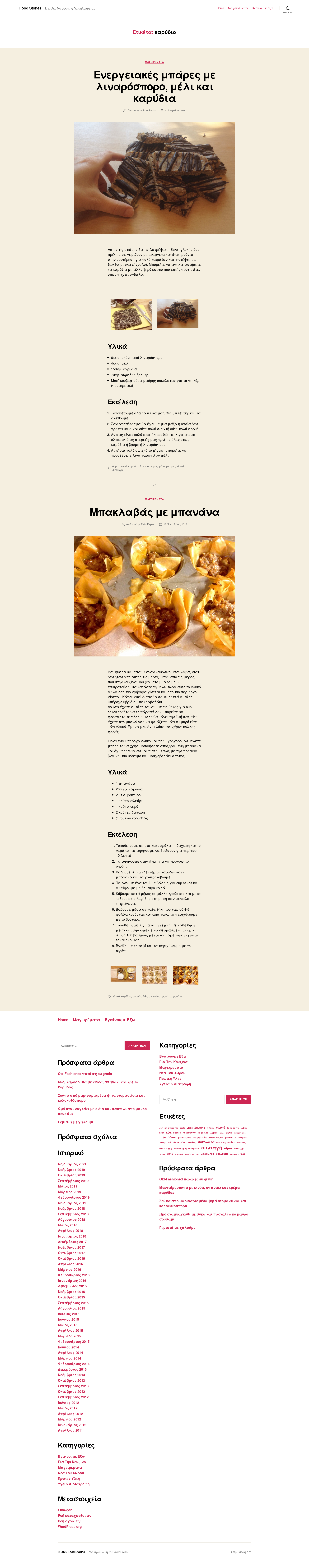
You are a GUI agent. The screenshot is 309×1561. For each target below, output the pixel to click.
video (190, 1127)
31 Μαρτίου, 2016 (175, 110)
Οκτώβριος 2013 (71, 1380)
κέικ (169, 1132)
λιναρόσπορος (149, 466)
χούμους (234, 1153)
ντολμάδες (243, 1137)
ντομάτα (165, 1142)
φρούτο (177, 996)
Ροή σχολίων (69, 1521)
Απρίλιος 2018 (70, 1230)
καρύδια (133, 466)
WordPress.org (70, 1526)
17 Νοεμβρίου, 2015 (175, 524)
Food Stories (30, 8)
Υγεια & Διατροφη (74, 1483)
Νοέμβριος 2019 (71, 1169)
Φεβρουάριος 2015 (74, 1341)
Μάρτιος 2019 (69, 1191)
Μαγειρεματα (154, 62)
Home (220, 8)
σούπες (241, 1142)
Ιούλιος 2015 (69, 1313)
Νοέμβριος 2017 (71, 1247)
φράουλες (207, 1154)
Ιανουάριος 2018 (72, 1236)
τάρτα (228, 1148)
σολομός (221, 1142)
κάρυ (161, 1132)
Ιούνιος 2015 (68, 1319)
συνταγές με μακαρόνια (186, 1148)
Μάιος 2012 (67, 1408)
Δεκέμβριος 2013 (72, 1369)
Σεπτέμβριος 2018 (73, 1213)
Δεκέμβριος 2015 (72, 1285)
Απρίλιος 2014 (70, 1352)
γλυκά (210, 1127)
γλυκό (116, 996)
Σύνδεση (65, 1509)
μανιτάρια (184, 1137)
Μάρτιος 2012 (69, 1419)
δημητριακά (119, 466)
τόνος (162, 1153)
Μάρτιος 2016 (69, 1269)
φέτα (170, 1153)
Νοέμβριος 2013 (71, 1374)
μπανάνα (154, 996)
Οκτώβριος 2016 (71, 1258)
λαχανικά (202, 1132)
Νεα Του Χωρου (71, 1472)
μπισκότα (230, 1137)
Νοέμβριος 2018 (71, 1208)
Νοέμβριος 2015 (71, 1291)
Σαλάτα (199, 1127)
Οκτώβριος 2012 (71, 1391)
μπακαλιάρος (215, 1137)
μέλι (162, 466)
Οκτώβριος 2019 (71, 1175)
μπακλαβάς (139, 996)
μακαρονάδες (240, 1133)
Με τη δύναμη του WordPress (108, 1552)
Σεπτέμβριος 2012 (73, 1396)
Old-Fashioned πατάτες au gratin (85, 1073)
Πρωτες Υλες (69, 1478)
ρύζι (183, 1142)
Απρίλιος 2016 (70, 1263)
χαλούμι (222, 1154)
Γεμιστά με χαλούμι (75, 1122)
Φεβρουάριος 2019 (74, 1197)
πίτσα (176, 1142)
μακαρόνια (167, 1137)
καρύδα (177, 1132)
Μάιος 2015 (67, 1324)
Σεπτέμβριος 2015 (73, 1302)
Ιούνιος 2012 (68, 1402)
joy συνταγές (171, 1127)
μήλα (229, 1132)
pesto (182, 1127)
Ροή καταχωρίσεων (74, 1515)
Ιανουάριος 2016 (72, 1280)
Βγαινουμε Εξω (71, 1456)
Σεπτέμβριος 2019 (73, 1180)
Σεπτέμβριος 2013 (73, 1385)
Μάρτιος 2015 (69, 1335)
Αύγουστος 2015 (71, 1308)
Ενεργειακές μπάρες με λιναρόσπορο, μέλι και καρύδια (154, 86)
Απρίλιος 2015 (70, 1330)
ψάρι (243, 1153)
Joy (161, 1127)
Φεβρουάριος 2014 (74, 1363)
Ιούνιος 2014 (68, 1347)
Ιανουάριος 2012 (72, 1424)
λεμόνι (214, 1132)
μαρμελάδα (199, 1137)
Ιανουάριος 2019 (72, 1202)
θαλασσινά (233, 1127)
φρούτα (166, 996)
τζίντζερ (239, 1148)
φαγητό (179, 1153)
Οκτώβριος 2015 (71, 1297)
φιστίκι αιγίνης (192, 1154)
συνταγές (165, 1148)
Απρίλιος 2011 (70, 1430)
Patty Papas (149, 110)
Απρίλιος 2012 (70, 1413)
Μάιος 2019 (67, 1186)
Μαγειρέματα (238, 8)
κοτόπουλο (189, 1132)
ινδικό (244, 1127)
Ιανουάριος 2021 (72, 1163)
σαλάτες (191, 1142)
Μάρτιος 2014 (69, 1358)
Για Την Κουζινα (72, 1461)
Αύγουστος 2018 (71, 1219)
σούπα (231, 1142)
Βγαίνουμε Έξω (262, 8)
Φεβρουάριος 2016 (74, 1274)
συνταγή (117, 470)
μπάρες (171, 466)
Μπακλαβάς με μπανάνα (155, 511)
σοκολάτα (183, 466)
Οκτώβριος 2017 (71, 1252)
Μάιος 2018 (67, 1225)
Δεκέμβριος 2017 (72, 1241)
